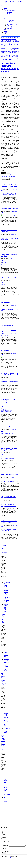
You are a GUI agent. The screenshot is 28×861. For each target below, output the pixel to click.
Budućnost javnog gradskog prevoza (6, 715)
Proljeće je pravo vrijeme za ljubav (6, 723)
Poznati (8, 25)
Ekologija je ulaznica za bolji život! (9, 474)
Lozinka (4, 848)
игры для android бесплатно (8, 176)
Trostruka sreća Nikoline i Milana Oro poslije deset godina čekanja (9, 185)
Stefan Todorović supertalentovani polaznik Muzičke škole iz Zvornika (10, 374)
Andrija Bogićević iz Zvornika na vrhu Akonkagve (9, 230)
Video (5, 29)
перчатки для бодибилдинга (8, 174)
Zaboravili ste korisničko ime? (11, 859)
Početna (5, 8)
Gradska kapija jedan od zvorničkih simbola (7, 301)
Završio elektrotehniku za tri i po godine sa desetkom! (9, 521)
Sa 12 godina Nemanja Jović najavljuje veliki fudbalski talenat (9, 497)
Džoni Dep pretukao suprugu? (6, 654)
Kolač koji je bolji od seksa (5, 780)
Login (2, 5)
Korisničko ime (5, 845)
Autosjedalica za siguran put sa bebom (7, 585)
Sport (8, 17)
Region (8, 13)
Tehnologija (9, 27)
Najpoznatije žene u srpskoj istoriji (7, 730)
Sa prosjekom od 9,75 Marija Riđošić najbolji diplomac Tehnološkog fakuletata (8, 401)
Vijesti (5, 9)
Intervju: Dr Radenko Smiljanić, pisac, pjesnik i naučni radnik (9, 449)
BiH (8, 16)
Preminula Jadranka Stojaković (6, 661)
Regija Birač (9, 12)
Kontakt (5, 33)
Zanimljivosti (10, 21)
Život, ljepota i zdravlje (12, 24)
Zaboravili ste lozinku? (9, 857)
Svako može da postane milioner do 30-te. (3, 738)
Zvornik (5, 31)
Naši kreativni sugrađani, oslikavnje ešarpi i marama (10, 67)
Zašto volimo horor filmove (5, 799)
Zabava (8, 22)
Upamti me (6, 851)
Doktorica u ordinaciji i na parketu (9, 208)
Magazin (6, 18)
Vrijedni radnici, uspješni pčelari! (9, 277)
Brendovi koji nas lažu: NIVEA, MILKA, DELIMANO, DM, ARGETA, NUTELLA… (7, 596)
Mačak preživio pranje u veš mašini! (3, 675)
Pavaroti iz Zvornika (6, 350)
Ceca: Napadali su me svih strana (6, 668)
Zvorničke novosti (11, 10)
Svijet (8, 14)
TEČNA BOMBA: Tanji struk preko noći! (6, 608)
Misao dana (9, 28)
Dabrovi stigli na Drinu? (7, 426)
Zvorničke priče (10, 20)
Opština (5, 32)
